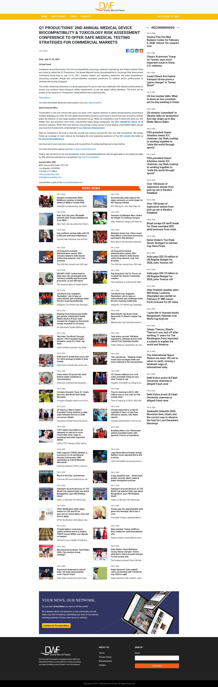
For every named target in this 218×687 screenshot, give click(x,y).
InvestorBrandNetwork (72, 182)
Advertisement (105, 661)
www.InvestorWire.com (49, 174)
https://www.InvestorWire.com (82, 149)
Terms (101, 653)
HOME (44, 16)
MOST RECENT (59, 16)
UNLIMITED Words (128, 122)
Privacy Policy (105, 657)
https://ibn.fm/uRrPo (92, 103)
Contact (102, 665)
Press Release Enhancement (91, 128)
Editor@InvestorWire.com (50, 177)
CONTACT (86, 16)
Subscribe (157, 666)
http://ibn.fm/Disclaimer (88, 157)
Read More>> (45, 97)
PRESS (73, 16)
